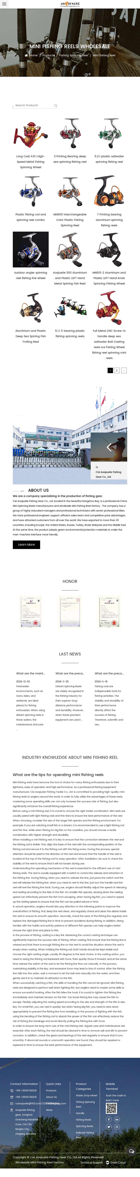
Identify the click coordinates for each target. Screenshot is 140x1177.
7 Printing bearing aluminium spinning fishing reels (109, 220)
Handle (80, 1113)
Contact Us (52, 1104)
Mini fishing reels (22, 782)
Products (48, 55)
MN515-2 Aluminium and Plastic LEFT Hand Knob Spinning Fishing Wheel (109, 278)
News (49, 1110)
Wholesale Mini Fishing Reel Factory (39, 1162)
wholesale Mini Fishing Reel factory (80, 506)
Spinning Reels (84, 1126)
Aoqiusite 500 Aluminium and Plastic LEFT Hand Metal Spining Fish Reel (70, 278)
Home (34, 55)
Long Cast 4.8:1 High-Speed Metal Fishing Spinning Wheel (30, 162)
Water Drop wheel (86, 1096)
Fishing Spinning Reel (73, 55)
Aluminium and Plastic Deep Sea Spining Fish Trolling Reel (30, 336)
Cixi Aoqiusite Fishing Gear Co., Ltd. (54, 1157)
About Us (51, 1097)
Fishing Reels (83, 1120)
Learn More (26, 544)
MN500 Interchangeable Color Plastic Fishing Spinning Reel (70, 220)
